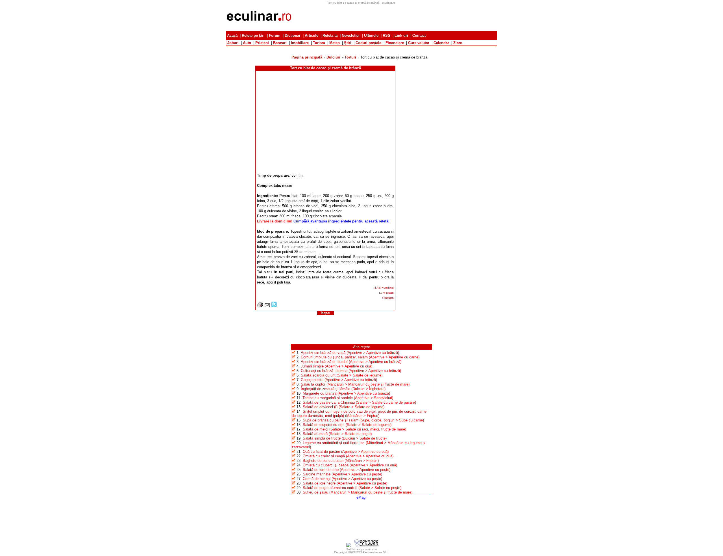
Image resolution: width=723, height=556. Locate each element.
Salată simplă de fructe (322, 438)
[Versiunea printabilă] (260, 306)
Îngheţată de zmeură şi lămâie (325, 389)
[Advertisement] (394, 17)
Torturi (350, 57)
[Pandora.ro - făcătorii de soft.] (366, 546)
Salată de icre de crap (321, 470)
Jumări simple (312, 366)
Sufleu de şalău (315, 492)
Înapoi (325, 313)
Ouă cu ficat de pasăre (321, 451)
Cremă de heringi (316, 479)
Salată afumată (315, 434)
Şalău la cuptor (313, 384)
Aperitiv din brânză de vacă (323, 353)
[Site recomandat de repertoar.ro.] (348, 546)
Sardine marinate (316, 474)
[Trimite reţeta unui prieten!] (267, 306)
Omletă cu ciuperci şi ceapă (326, 465)
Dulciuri (333, 57)
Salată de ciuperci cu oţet (324, 425)
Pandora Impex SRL (375, 552)
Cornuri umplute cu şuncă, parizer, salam (334, 357)
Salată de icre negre (319, 483)
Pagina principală (306, 57)
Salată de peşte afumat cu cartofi (330, 488)
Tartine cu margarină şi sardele (327, 398)
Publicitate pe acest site (362, 549)
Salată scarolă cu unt (318, 375)
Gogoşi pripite (312, 380)
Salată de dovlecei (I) (320, 407)
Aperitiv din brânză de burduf (324, 362)
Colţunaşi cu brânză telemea (324, 371)
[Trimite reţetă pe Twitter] (274, 306)
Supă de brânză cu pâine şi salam (330, 420)
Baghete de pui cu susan (323, 460)
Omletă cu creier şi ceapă (324, 456)
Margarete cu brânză (319, 393)
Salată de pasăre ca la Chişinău (329, 402)
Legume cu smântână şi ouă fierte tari (334, 443)
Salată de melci (315, 429)
